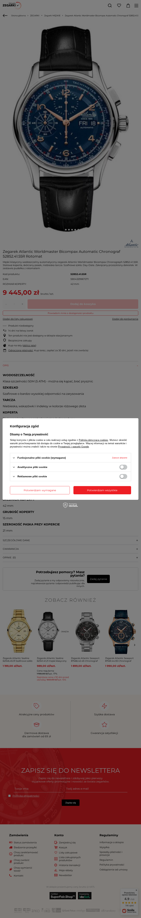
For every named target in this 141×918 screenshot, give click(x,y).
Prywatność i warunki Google (73, 446)
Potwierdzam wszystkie (102, 490)
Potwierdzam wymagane (40, 490)
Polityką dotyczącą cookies (93, 440)
